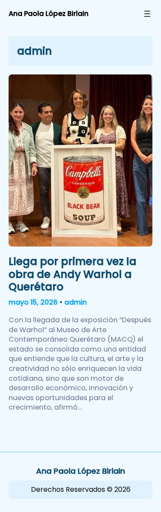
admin (75, 302)
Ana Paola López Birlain (48, 14)
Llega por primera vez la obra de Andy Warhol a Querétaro (73, 274)
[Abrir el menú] (147, 14)
